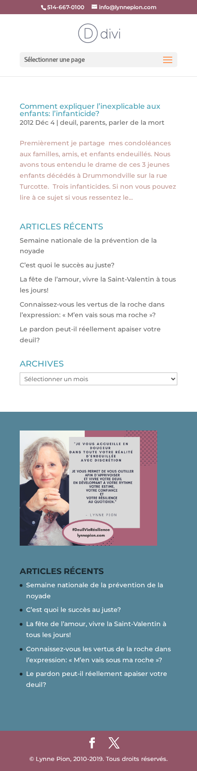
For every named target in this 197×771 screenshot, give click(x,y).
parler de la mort (136, 122)
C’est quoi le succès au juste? (67, 265)
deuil (68, 122)
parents (92, 122)
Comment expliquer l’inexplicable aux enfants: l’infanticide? (90, 110)
